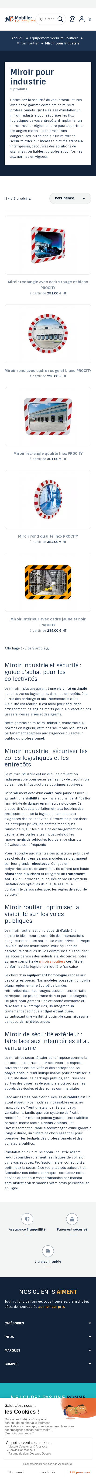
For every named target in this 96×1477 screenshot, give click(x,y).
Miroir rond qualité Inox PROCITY (48, 536)
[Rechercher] (60, 19)
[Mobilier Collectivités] (20, 23)
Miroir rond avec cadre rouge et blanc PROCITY (48, 370)
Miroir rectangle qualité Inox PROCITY (48, 453)
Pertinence (64, 198)
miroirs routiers (52, 961)
